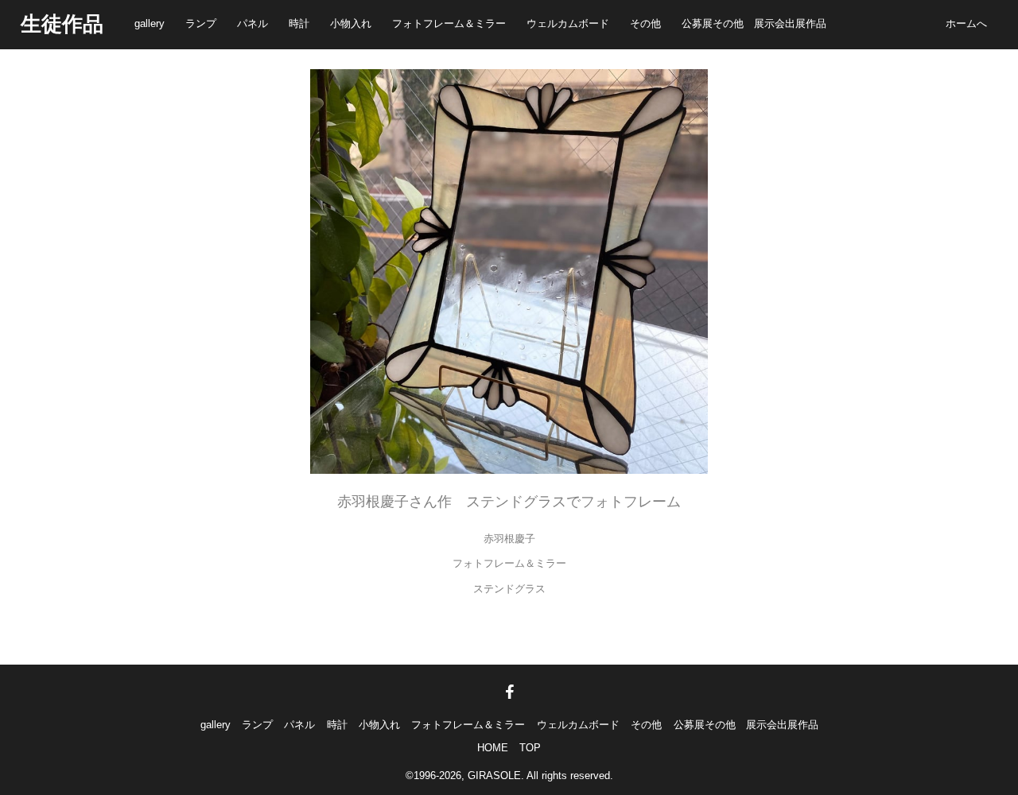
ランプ (200, 23)
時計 (299, 23)
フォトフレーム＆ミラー (449, 23)
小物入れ (350, 23)
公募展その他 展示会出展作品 (754, 23)
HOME (492, 748)
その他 (645, 23)
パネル (252, 23)
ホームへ (966, 23)
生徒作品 (62, 24)
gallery (149, 23)
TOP (530, 748)
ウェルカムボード (567, 23)
